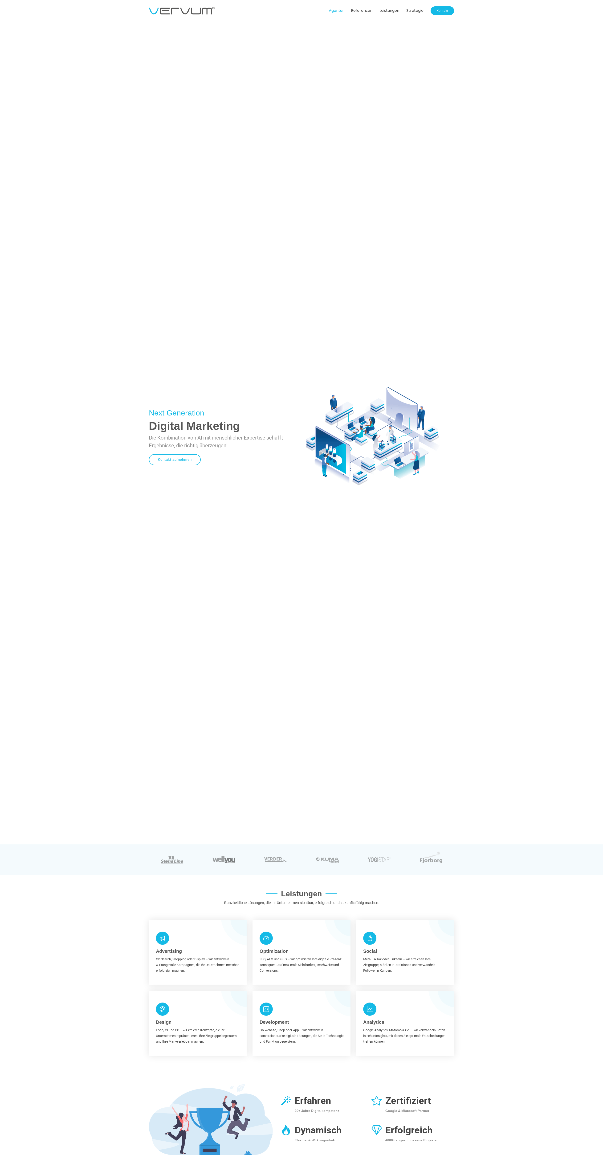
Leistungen (389, 10)
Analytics (373, 1022)
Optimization (274, 951)
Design (163, 1022)
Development (274, 1022)
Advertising (169, 951)
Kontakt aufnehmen (175, 459)
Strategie (415, 10)
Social (370, 951)
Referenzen (361, 10)
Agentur (336, 10)
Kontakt (442, 10)
